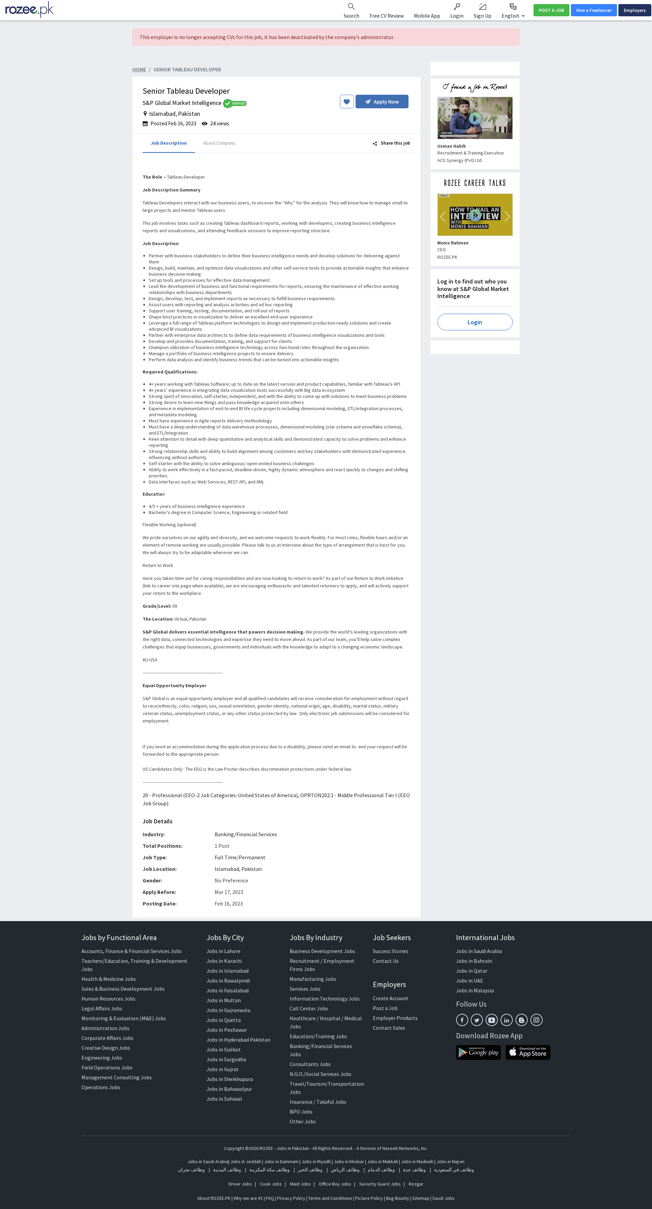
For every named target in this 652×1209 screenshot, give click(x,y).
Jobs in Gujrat (222, 1069)
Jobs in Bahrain (474, 960)
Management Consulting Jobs (117, 1077)
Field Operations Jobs (107, 1067)
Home (139, 69)
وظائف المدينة (227, 1170)
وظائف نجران (191, 1170)
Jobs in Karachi (224, 960)
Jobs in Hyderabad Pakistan (238, 1039)
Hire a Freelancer (594, 10)
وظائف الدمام (381, 1170)
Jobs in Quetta (223, 1019)
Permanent (252, 857)
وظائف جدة (414, 1170)
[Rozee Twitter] (477, 1020)
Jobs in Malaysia (475, 990)
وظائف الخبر (310, 1170)
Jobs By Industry (316, 937)
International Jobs (485, 937)
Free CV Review (386, 15)
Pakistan (251, 868)
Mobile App (427, 15)
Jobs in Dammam (282, 1161)
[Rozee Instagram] (536, 1020)
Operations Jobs (101, 1087)
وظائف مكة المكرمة (269, 1170)
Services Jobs (305, 988)
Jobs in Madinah (417, 1161)
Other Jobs (303, 1121)
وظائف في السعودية (454, 1170)
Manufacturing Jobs (313, 978)
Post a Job (385, 1008)
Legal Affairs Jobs (102, 1008)
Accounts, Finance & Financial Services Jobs (132, 951)
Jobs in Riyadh (316, 1161)
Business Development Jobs (322, 951)
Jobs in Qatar (471, 970)
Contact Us (386, 960)
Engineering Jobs (102, 1057)
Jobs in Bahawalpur (229, 1088)
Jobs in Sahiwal (224, 1098)
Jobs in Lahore (223, 951)
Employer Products (395, 1017)
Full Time (226, 857)
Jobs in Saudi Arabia (479, 951)
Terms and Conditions (330, 1198)
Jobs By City (225, 937)
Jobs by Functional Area (119, 937)
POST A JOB (551, 10)
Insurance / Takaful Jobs (318, 1101)
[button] (443, 120)
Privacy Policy (291, 1198)
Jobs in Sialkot (223, 1049)
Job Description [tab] (169, 143)
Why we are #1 (248, 1198)
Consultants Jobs (310, 1064)
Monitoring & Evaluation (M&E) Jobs (124, 1018)
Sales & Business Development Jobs (123, 988)
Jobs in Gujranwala (228, 1010)
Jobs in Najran (450, 1161)
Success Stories (390, 951)
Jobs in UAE (469, 980)
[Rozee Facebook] (462, 1020)
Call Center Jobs (309, 1008)
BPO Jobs (301, 1111)
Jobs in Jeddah (245, 1161)
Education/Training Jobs (318, 1036)
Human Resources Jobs (108, 998)
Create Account (391, 998)
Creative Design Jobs (106, 1047)
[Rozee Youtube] (492, 1020)
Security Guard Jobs (380, 1184)
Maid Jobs (300, 1184)
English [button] (511, 15)
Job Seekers (392, 937)
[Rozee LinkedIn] (507, 1020)
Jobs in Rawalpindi (228, 980)
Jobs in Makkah (382, 1161)
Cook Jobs (271, 1184)
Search (351, 15)
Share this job (395, 143)
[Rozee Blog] (521, 1020)
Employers (635, 10)
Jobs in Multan (223, 1000)
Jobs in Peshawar (226, 1029)
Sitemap (420, 1198)
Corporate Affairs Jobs (107, 1037)
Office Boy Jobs (335, 1184)
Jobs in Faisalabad (227, 990)
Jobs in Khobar (349, 1161)
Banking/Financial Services (246, 834)
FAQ (270, 1198)
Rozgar (416, 1184)
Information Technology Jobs (325, 998)
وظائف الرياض (345, 1170)
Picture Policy (369, 1198)
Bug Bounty (397, 1198)
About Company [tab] (219, 143)
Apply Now (386, 101)
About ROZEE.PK (214, 1198)
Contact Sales (389, 1027)
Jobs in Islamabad (227, 970)
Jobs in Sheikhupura (229, 1079)
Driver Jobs (240, 1184)
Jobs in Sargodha (226, 1059)
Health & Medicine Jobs (109, 978)
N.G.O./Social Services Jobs (320, 1073)
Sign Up (482, 15)
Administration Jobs (105, 1028)
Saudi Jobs (443, 1198)
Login (457, 15)
